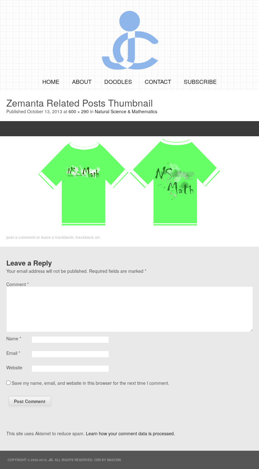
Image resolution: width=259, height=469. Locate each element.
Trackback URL (87, 237)
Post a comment (20, 237)
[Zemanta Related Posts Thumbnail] (129, 182)
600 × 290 (79, 111)
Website (14, 367)
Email (13, 353)
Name (13, 338)
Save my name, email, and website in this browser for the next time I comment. (90, 383)
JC (51, 460)
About (82, 81)
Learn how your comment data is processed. (130, 433)
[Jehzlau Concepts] (129, 36)
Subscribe (200, 81)
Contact (158, 81)
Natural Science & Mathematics (126, 111)
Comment (17, 284)
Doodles (118, 81)
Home (50, 81)
